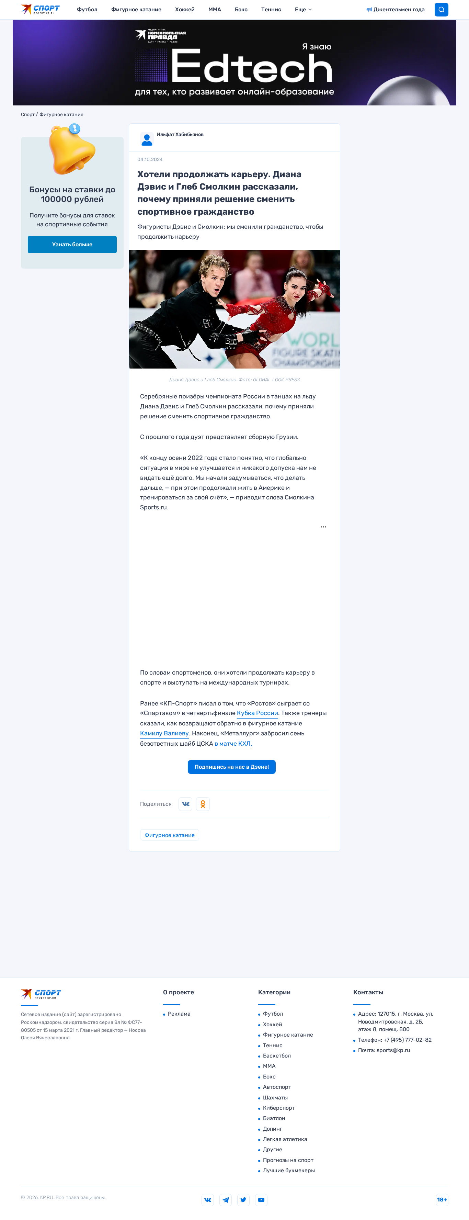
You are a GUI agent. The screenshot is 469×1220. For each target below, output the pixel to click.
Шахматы (275, 1097)
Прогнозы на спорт (288, 1160)
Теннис (271, 9)
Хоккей (185, 9)
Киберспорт (279, 1108)
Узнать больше (72, 244)
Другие (272, 1149)
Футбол (87, 9)
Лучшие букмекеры (289, 1170)
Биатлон (274, 1118)
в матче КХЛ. (233, 743)
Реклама (179, 1013)
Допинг (272, 1129)
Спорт (28, 114)
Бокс (241, 9)
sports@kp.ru (393, 1050)
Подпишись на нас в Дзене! (232, 767)
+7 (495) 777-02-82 (408, 1040)
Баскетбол (277, 1055)
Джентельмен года (399, 9)
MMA (214, 9)
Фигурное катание (136, 9)
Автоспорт (277, 1087)
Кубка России (257, 713)
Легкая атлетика (285, 1139)
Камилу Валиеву (164, 733)
